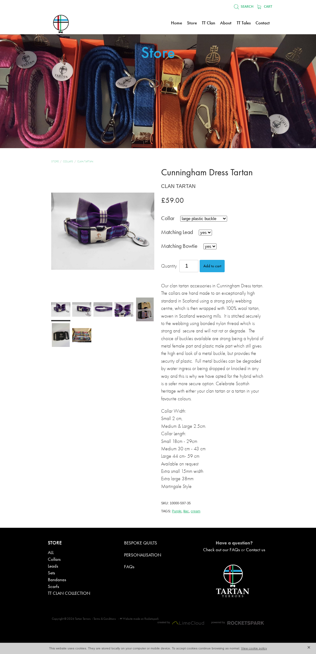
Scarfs (53, 586)
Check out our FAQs (221, 549)
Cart (267, 6)
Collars (68, 161)
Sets (51, 573)
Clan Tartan (85, 161)
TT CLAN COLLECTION (69, 593)
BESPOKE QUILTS (140, 543)
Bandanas (57, 579)
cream (195, 511)
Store (55, 161)
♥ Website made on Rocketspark (139, 618)
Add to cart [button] (212, 266)
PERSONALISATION (142, 555)
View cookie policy (254, 648)
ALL (51, 552)
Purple (176, 511)
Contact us (255, 549)
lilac (186, 511)
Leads (53, 566)
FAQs (129, 566)
